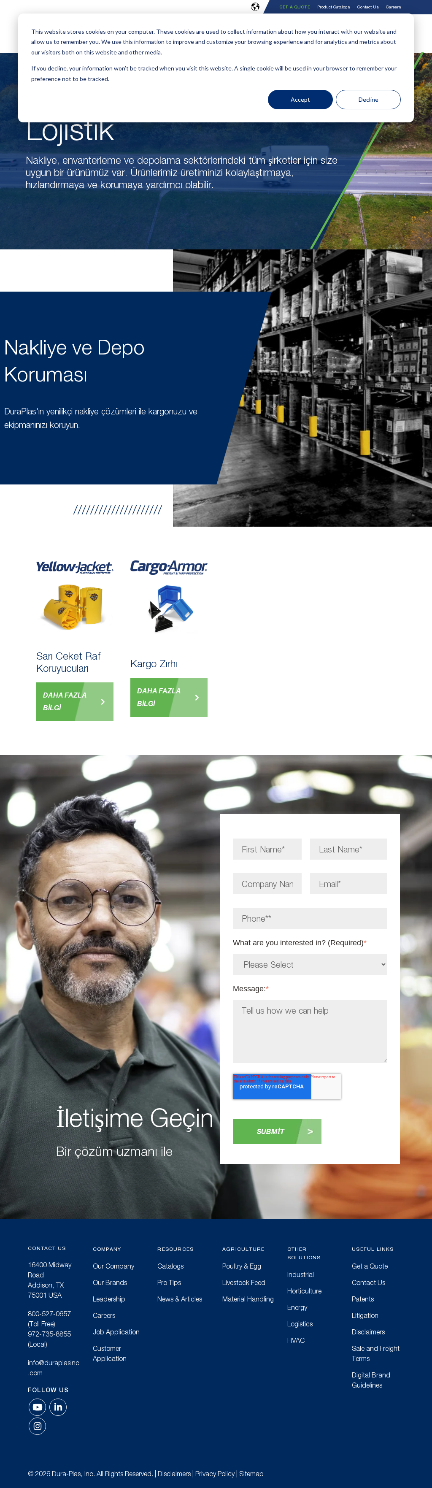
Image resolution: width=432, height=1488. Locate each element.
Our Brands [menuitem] (110, 1282)
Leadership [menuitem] (109, 1299)
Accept (300, 99)
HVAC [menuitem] (296, 1340)
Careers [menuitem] (393, 7)
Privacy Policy (215, 1473)
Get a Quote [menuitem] (294, 6)
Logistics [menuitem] (300, 1324)
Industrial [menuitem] (300, 1274)
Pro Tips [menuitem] (169, 1282)
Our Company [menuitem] (113, 1266)
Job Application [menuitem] (116, 1332)
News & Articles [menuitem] (179, 1299)
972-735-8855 (49, 1334)
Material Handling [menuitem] (248, 1299)
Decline (368, 99)
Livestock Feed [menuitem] (243, 1282)
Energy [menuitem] (297, 1307)
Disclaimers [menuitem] (368, 1332)
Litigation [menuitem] (365, 1315)
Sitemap (251, 1473)
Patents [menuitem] (363, 1299)
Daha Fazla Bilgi (65, 702)
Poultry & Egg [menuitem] (241, 1266)
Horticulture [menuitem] (304, 1291)
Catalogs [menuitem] (170, 1266)
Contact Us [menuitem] (368, 7)
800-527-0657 (49, 1314)
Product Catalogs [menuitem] (333, 7)
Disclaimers (174, 1473)
